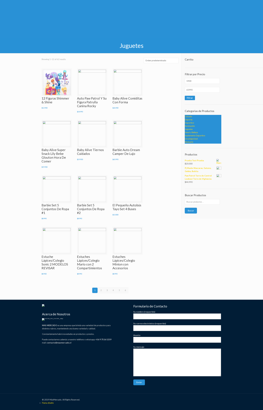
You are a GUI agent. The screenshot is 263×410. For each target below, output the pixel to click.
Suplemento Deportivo (195, 135)
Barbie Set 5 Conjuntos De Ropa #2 (90, 209)
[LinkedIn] (203, 399)
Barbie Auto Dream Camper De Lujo (126, 151)
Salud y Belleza (191, 132)
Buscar (191, 210)
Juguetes (189, 129)
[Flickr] (199, 399)
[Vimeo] (191, 399)
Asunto (136, 335)
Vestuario (189, 142)
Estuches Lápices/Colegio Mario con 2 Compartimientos (89, 262)
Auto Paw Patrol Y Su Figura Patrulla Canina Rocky (92, 102)
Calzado (188, 116)
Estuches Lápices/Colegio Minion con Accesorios (123, 262)
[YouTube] (195, 399)
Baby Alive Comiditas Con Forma (127, 100)
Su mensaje (138, 347)
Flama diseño (48, 403)
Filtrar (190, 98)
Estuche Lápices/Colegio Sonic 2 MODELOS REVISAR (55, 262)
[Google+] (183, 399)
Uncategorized (191, 139)
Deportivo (189, 123)
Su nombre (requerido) (144, 312)
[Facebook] (179, 399)
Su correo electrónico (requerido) (149, 323)
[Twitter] (187, 399)
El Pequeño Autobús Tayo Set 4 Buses (126, 207)
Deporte (188, 119)
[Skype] (175, 399)
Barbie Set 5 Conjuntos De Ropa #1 (55, 209)
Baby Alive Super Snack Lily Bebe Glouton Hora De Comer (54, 155)
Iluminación (190, 126)
